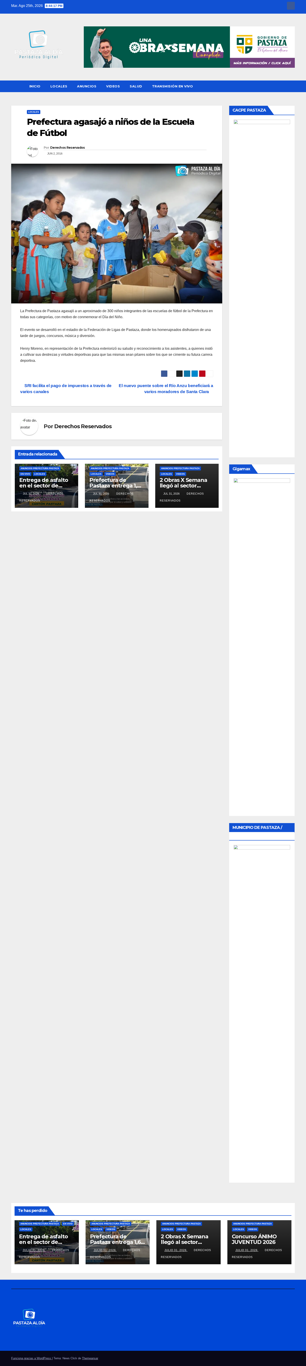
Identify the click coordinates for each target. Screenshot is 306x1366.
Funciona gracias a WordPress (31, 1358)
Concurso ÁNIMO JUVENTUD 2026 (254, 1239)
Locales (58, 86)
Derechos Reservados (67, 148)
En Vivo (25, 474)
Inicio (35, 86)
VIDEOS (113, 86)
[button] (291, 86)
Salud (136, 86)
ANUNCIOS (86, 86)
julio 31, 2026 (34, 1250)
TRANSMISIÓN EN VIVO (172, 86)
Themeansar (90, 1358)
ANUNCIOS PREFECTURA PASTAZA (40, 468)
